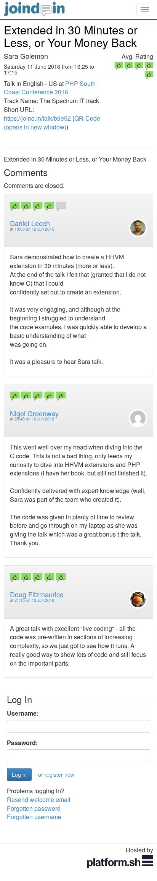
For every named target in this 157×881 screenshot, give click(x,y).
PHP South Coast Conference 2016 (50, 88)
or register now (56, 774)
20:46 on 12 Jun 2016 (34, 419)
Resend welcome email (38, 799)
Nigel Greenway (34, 413)
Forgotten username (34, 816)
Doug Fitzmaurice (37, 594)
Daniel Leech (30, 223)
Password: (22, 743)
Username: (22, 713)
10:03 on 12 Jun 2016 (34, 229)
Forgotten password (34, 808)
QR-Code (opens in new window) (52, 122)
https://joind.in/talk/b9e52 (37, 118)
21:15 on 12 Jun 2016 (34, 600)
